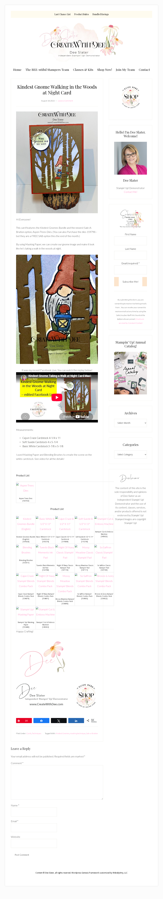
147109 (104, 570)
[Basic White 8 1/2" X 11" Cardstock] (45, 528)
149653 (104, 536)
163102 (26, 501)
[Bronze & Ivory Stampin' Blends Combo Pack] (104, 586)
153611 (26, 563)
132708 (45, 570)
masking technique (77, 733)
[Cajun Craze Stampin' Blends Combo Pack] (26, 586)
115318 (84, 542)
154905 (84, 598)
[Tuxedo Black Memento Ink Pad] (45, 557)
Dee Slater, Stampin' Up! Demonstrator (81, 42)
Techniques (36, 733)
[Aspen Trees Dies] (25, 490)
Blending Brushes (26, 560)
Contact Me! (130, 191)
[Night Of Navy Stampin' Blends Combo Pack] (45, 586)
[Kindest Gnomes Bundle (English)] (26, 528)
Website (15, 836)
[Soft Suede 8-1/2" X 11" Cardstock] (84, 528)
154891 (45, 598)
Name (15, 805)
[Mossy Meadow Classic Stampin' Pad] (84, 557)
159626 (26, 542)
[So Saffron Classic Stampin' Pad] (104, 557)
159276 (45, 542)
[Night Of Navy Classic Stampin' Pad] (65, 557)
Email (14, 821)
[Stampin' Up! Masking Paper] (26, 614)
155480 (26, 627)
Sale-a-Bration (92, 733)
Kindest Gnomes (62, 733)
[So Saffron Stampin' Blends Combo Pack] (84, 586)
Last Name (130, 248)
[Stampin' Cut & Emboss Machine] (104, 523)
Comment (17, 763)
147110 (65, 570)
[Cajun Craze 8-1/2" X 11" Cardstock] (65, 528)
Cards (28, 733)
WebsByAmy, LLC (120, 873)
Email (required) (131, 263)
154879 (26, 598)
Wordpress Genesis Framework (85, 873)
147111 (84, 570)
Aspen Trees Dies (25, 498)
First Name (130, 234)
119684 (65, 542)
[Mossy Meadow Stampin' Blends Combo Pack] (65, 591)
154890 (65, 604)
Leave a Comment (65, 101)
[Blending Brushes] (26, 552)
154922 (104, 598)
